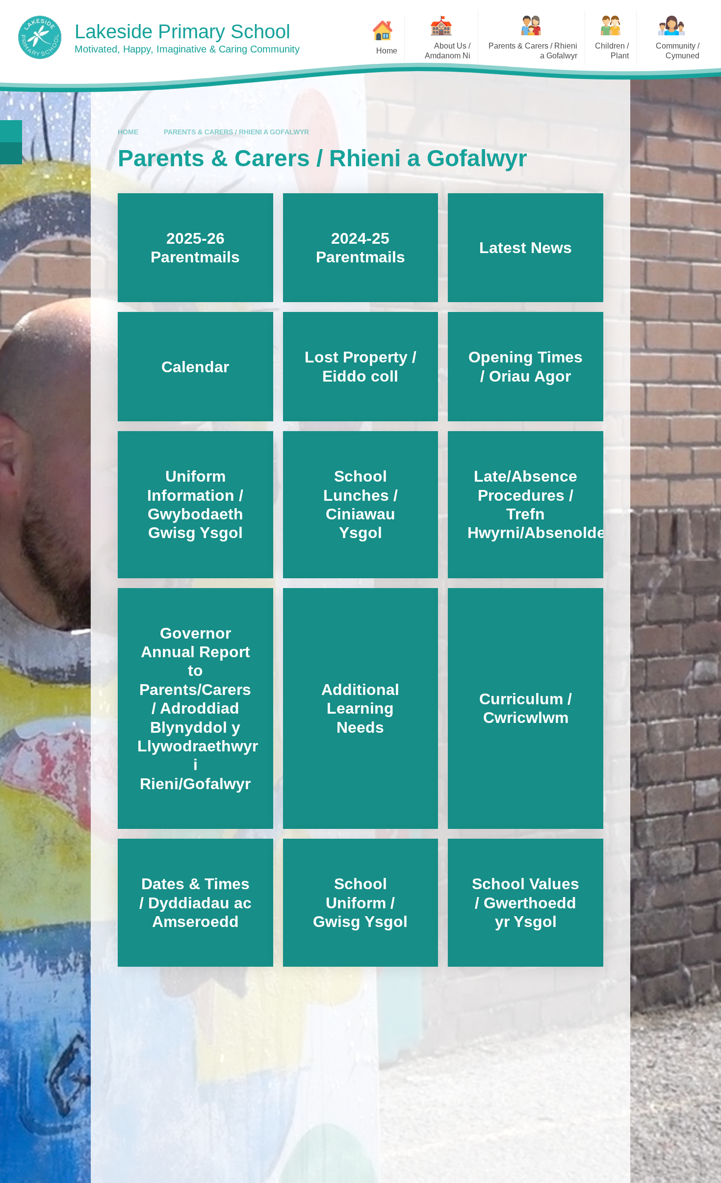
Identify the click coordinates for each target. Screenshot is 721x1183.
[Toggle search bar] (11, 131)
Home (128, 132)
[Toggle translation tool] (11, 153)
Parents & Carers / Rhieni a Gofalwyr (236, 132)
